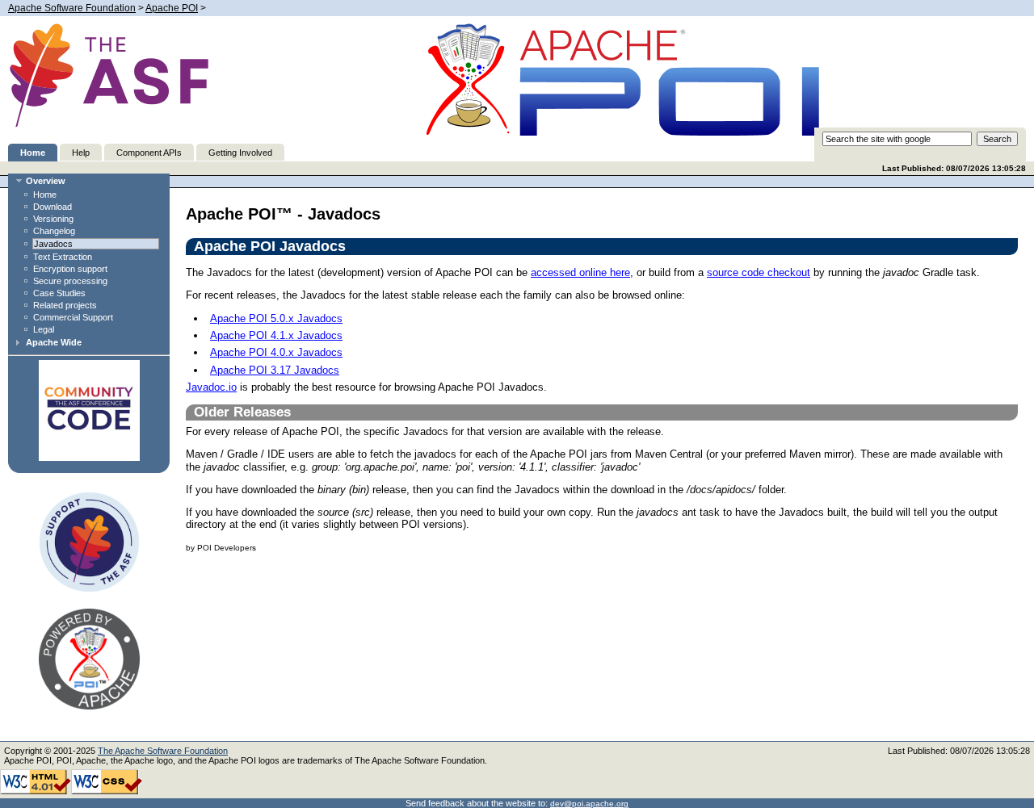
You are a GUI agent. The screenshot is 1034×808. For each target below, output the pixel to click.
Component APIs (149, 152)
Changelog (54, 231)
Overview (45, 181)
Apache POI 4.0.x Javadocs (276, 352)
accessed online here (580, 272)
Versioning (53, 219)
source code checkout (758, 272)
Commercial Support (73, 317)
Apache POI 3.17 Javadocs (274, 370)
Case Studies (59, 293)
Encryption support (70, 269)
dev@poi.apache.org (589, 803)
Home (32, 152)
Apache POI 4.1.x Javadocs (276, 335)
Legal (43, 329)
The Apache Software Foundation (163, 751)
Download (52, 206)
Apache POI (171, 8)
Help (81, 152)
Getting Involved (240, 152)
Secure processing (70, 281)
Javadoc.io (211, 387)
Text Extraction (62, 257)
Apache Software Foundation (72, 8)
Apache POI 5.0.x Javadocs (276, 318)
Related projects (65, 305)
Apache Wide (54, 342)
